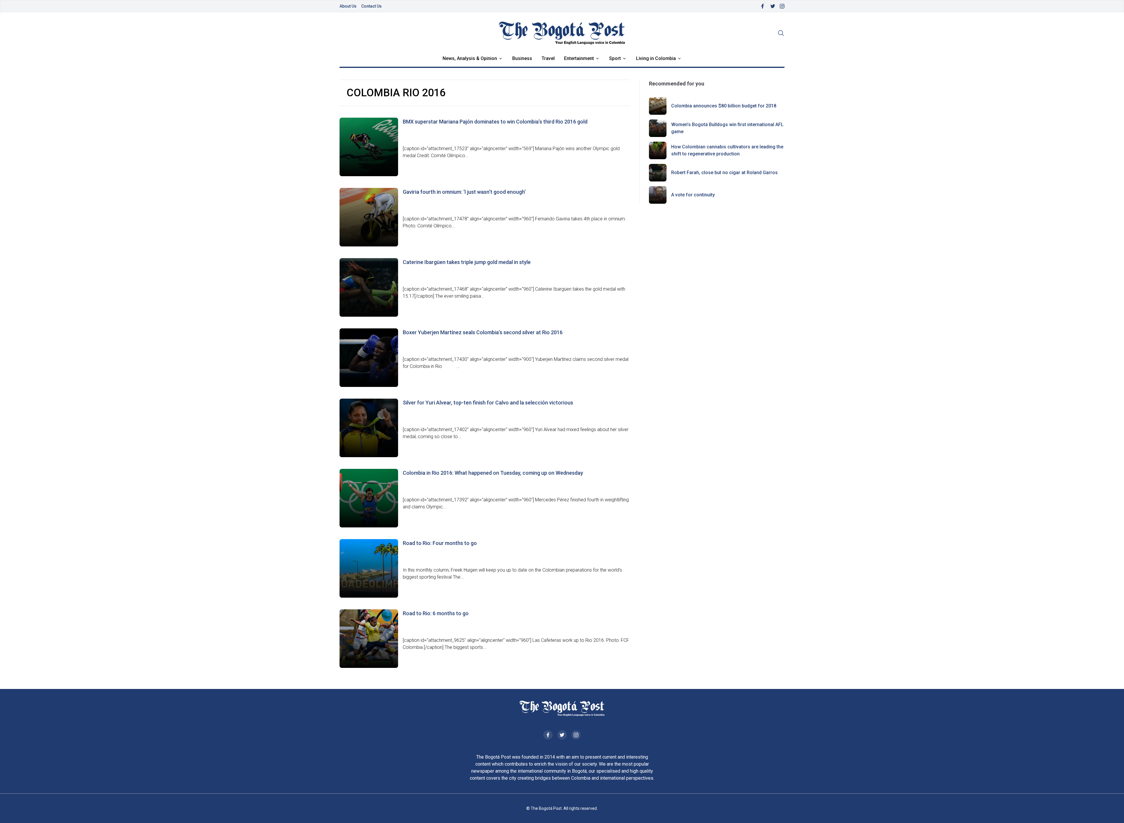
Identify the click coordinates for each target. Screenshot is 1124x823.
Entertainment (579, 58)
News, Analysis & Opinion (470, 58)
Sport (615, 58)
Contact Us (371, 6)
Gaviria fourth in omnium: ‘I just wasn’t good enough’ (464, 192)
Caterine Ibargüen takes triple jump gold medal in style (467, 262)
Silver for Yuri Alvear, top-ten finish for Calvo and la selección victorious (488, 403)
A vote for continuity (693, 195)
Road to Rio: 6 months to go (436, 613)
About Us (348, 6)
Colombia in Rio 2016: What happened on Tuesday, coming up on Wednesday (493, 473)
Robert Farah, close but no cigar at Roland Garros (724, 172)
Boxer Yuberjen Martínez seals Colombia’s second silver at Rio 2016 (483, 332)
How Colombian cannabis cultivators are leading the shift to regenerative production (727, 150)
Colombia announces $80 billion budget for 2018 (723, 106)
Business (522, 58)
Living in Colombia (656, 58)
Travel (548, 58)
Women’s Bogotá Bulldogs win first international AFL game (727, 128)
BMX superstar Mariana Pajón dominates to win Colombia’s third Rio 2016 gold (495, 122)
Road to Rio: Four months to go (440, 543)
